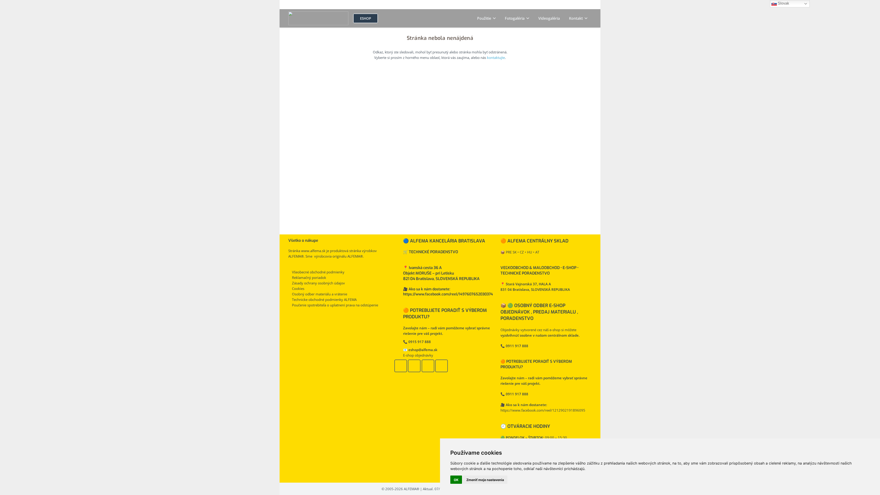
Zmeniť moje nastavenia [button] (485, 480)
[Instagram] (428, 366)
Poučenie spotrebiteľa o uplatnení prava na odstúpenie (335, 305)
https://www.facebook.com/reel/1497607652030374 (448, 294)
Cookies (298, 288)
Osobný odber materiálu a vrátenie (319, 294)
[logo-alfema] (318, 18)
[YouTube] (414, 366)
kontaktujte (496, 57)
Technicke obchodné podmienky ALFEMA (324, 299)
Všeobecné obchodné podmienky (318, 272)
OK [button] (456, 480)
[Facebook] (400, 366)
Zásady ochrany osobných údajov (318, 283)
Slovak (783, 3)
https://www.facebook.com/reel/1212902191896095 (542, 410)
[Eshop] (441, 366)
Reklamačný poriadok (309, 277)
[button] (493, 18)
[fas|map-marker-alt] (398, 298)
